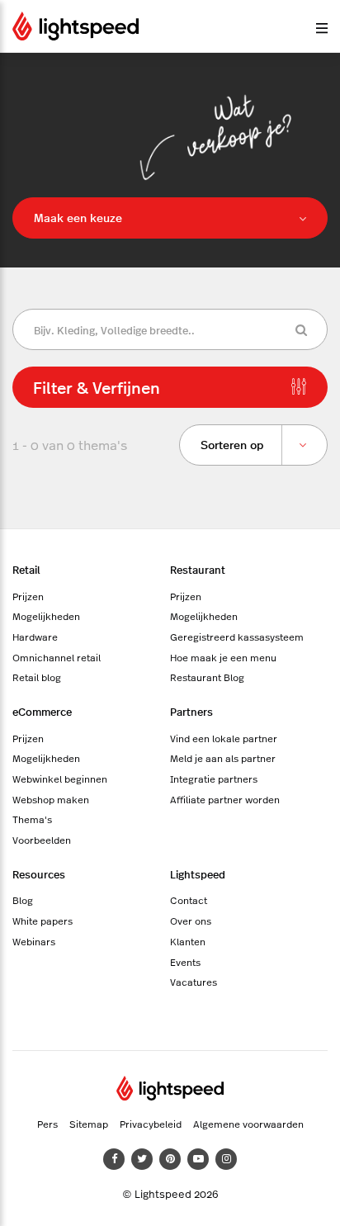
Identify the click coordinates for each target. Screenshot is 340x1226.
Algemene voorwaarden (248, 1123)
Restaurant (197, 569)
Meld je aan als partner (223, 757)
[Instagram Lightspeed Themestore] (226, 1159)
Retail (26, 569)
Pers (47, 1123)
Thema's (32, 819)
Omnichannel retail (56, 657)
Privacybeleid (151, 1123)
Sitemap (88, 1123)
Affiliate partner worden (225, 799)
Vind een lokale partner (223, 738)
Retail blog (36, 677)
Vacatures (193, 981)
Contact (188, 899)
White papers (42, 920)
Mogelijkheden (46, 615)
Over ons (190, 920)
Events (185, 961)
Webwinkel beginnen (59, 778)
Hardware (35, 636)
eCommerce (42, 711)
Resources (38, 874)
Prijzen (28, 596)
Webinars (33, 941)
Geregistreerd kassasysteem (237, 636)
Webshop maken (50, 799)
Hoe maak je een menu (223, 657)
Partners (191, 711)
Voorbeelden (41, 839)
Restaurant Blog (207, 677)
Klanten (187, 941)
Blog (22, 899)
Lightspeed (197, 874)
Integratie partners (213, 778)
